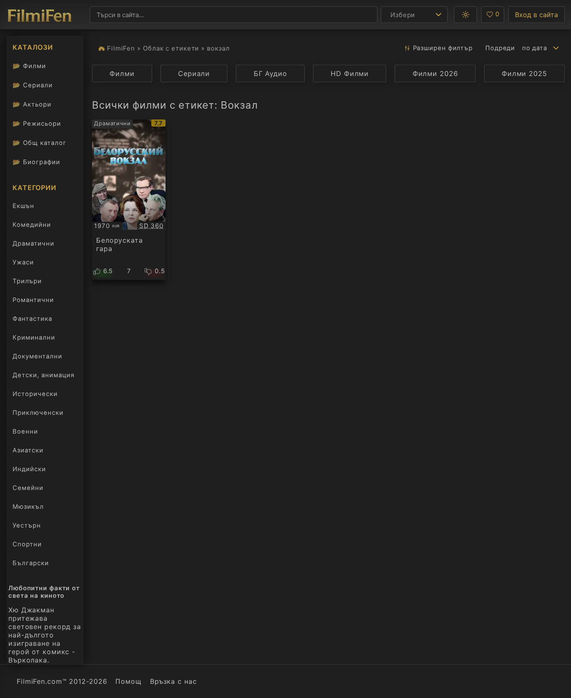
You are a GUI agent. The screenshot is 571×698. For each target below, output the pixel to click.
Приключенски (38, 412)
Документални (37, 356)
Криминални (34, 337)
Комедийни (32, 224)
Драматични (33, 243)
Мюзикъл (28, 506)
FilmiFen (121, 48)
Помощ (128, 681)
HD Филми (350, 73)
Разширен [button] (443, 48)
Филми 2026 (435, 73)
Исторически (35, 394)
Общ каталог (39, 143)
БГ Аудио (270, 73)
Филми (29, 66)
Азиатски (28, 450)
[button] (465, 14)
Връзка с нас (173, 681)
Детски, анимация (43, 375)
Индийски (29, 469)
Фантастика (32, 318)
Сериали (33, 85)
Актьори (32, 104)
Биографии (36, 162)
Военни (25, 431)
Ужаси (23, 262)
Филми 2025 (524, 73)
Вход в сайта (536, 14)
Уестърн (27, 525)
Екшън (23, 206)
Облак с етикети (171, 48)
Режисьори (37, 123)
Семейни (28, 488)
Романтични (33, 300)
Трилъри (27, 283)
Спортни (27, 544)
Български (31, 563)
